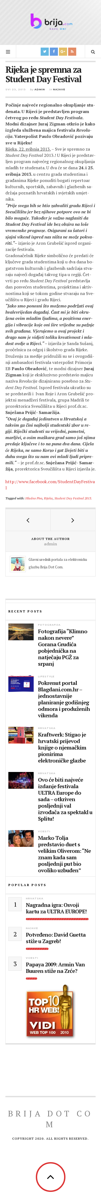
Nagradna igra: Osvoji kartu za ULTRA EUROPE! (56, 908)
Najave (59, 89)
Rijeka (48, 498)
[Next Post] (73, 520)
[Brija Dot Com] (51, 21)
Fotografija (49, 624)
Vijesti (44, 831)
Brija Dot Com (50, 1119)
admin (39, 89)
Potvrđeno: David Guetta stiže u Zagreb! (56, 938)
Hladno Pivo (33, 498)
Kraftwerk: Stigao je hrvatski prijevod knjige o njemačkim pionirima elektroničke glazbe (62, 747)
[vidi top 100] (50, 1012)
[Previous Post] (28, 520)
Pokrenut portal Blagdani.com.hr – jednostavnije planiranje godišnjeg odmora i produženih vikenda (64, 699)
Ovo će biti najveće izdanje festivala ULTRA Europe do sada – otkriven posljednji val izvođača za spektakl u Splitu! (65, 799)
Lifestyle (46, 676)
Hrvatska (46, 728)
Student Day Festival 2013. (73, 498)
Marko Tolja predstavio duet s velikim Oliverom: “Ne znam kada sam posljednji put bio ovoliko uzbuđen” (64, 854)
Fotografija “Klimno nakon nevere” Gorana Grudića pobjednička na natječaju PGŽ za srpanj (62, 647)
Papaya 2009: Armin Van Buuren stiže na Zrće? (55, 967)
